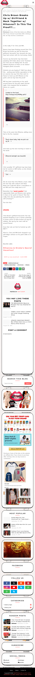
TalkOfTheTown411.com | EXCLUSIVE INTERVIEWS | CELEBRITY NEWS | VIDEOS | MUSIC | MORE (17, 673)
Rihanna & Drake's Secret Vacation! (17, 249)
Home (4, 10)
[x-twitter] (14, 583)
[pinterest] (28, 583)
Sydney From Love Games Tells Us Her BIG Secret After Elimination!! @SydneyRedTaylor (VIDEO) (21, 532)
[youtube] (14, 587)
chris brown (20, 265)
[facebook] (7, 583)
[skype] (21, 587)
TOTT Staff (21, 291)
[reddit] (21, 583)
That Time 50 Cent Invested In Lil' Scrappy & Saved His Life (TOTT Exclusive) (20, 620)
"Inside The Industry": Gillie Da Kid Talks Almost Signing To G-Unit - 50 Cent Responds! (21, 627)
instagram (7, 662)
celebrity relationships (9, 265)
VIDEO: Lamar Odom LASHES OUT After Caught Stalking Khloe (21, 313)
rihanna (9, 10)
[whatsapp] (28, 587)
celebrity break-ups (13, 263)
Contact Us (23, 670)
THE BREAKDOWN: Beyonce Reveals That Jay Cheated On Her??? (21, 304)
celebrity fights (17, 605)
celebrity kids (17, 607)
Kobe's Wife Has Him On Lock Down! (21, 525)
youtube (21, 662)
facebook (6, 660)
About (16, 670)
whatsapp (21, 660)
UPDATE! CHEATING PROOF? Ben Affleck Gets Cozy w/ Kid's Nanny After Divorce (21, 322)
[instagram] (7, 587)
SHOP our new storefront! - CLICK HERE (15, 257)
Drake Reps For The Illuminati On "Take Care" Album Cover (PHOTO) (19, 518)
